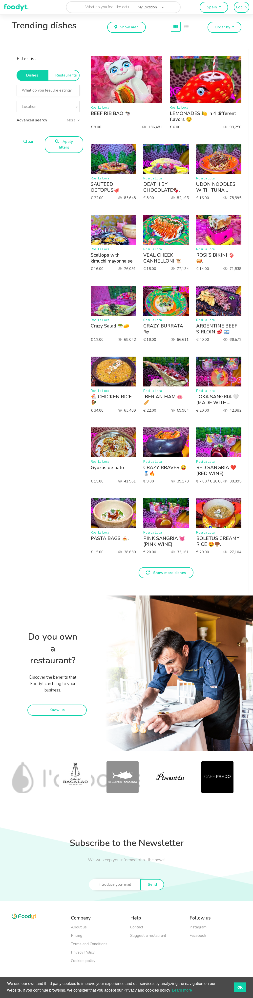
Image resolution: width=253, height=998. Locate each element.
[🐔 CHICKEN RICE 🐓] (115, 371)
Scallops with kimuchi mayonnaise (112, 258)
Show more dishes (169, 572)
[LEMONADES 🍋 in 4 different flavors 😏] (208, 79)
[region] (50, 99)
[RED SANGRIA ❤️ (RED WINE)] (221, 442)
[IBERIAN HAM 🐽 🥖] (168, 371)
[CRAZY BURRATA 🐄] (168, 301)
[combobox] (149, 7)
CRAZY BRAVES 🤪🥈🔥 (165, 471)
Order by (223, 27)
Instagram (198, 927)
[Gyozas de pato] (115, 442)
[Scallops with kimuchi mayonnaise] (115, 230)
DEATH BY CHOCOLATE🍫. (161, 187)
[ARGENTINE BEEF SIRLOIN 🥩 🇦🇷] (221, 301)
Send (152, 884)
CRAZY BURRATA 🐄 (163, 329)
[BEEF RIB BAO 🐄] (129, 79)
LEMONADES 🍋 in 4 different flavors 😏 (203, 116)
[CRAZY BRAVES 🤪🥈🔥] (168, 442)
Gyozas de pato (107, 468)
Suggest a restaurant (148, 935)
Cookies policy (83, 960)
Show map (129, 27)
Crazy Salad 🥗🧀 (110, 326)
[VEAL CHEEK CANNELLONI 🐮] (168, 230)
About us (79, 927)
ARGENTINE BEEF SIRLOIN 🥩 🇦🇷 (216, 329)
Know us (57, 710)
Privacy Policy (83, 952)
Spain (212, 7)
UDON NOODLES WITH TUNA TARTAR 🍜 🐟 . (215, 187)
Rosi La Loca (100, 108)
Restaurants (66, 75)
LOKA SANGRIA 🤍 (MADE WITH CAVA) (217, 400)
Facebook (198, 935)
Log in (241, 7)
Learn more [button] (182, 990)
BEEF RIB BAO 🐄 (110, 113)
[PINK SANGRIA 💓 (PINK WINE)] (168, 513)
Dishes (32, 75)
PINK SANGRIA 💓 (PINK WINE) (164, 541)
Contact (136, 927)
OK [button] (240, 987)
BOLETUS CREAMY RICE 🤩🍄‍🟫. (218, 541)
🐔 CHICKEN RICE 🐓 (111, 400)
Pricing (76, 935)
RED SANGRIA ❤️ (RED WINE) (216, 471)
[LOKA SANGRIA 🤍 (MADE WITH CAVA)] (221, 371)
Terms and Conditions (89, 944)
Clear (28, 141)
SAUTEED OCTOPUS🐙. (106, 187)
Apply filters (66, 144)
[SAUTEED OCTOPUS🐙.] (115, 159)
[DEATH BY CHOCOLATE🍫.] (168, 159)
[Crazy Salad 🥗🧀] (115, 301)
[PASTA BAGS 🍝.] (115, 513)
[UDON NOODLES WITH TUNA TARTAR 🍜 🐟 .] (221, 159)
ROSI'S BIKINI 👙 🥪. (215, 258)
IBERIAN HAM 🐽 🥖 (163, 400)
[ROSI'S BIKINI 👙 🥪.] (221, 230)
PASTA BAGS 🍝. (110, 538)
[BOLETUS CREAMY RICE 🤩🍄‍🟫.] (221, 513)
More (72, 120)
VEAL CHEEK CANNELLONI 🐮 (162, 258)
